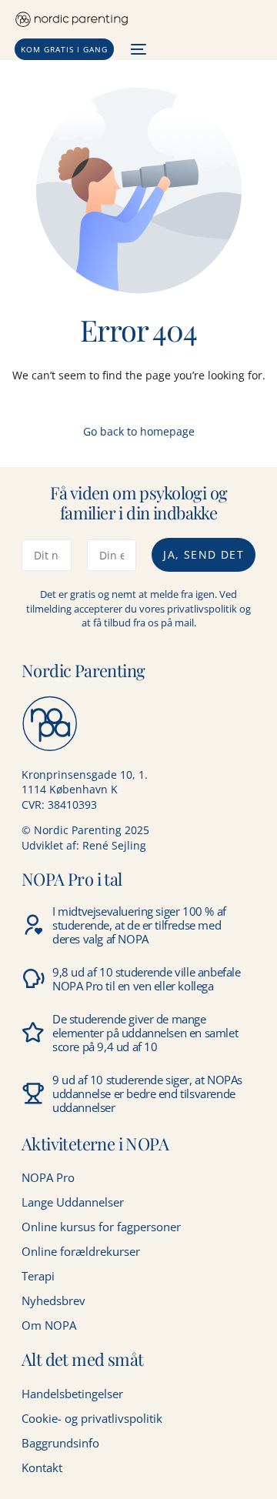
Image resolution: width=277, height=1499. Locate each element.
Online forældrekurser (81, 1251)
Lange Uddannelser (73, 1202)
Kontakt (42, 1467)
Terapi (38, 1276)
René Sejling (114, 845)
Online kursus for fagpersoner (101, 1226)
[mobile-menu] (137, 49)
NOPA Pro (48, 1177)
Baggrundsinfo (60, 1443)
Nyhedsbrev (53, 1300)
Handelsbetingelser (72, 1393)
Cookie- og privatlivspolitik (92, 1418)
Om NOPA (49, 1325)
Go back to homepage (139, 431)
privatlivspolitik (202, 609)
